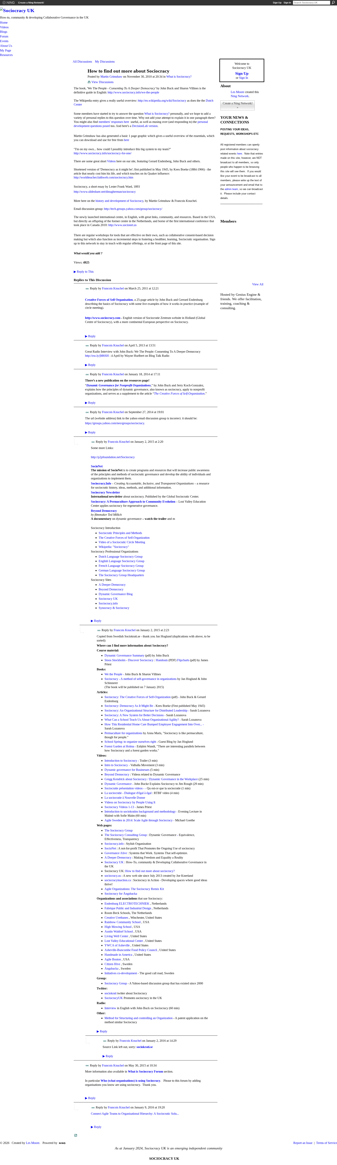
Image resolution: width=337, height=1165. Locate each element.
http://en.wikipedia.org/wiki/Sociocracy (162, 100)
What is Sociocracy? (179, 76)
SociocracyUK (114, 998)
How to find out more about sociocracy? (150, 871)
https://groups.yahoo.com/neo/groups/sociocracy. (115, 423)
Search (333, 2)
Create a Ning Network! (31, 2)
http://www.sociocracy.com (102, 317)
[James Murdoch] (255, 263)
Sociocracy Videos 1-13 (119, 807)
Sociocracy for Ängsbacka (121, 893)
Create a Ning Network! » (238, 105)
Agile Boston (113, 959)
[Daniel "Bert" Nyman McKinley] (245, 274)
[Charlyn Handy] (255, 252)
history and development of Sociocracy (119, 200)
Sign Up (277, 2)
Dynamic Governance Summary (124, 655)
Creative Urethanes (116, 917)
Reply (90, 336)
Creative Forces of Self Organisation (109, 299)
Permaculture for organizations (123, 733)
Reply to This (84, 271)
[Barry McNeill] (235, 274)
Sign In (287, 2)
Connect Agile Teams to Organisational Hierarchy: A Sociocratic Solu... (135, 1113)
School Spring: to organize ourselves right (130, 741)
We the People (113, 674)
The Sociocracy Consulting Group (126, 835)
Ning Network (240, 96)
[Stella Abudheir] (235, 252)
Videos (111, 161)
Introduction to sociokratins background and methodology (140, 811)
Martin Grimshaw (111, 76)
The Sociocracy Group (119, 830)
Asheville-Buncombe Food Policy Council (131, 950)
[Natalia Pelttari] (225, 231)
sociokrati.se (145, 1047)
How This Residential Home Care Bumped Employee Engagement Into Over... (153, 724)
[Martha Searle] (225, 274)
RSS (76, 1135)
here (126, 140)
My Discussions (105, 61)
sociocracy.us (113, 875)
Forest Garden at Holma (119, 746)
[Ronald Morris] (245, 231)
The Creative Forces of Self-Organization (179, 393)
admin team (231, 189)
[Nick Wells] (245, 263)
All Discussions (82, 61)
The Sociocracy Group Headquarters (121, 575)
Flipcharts (183, 660)
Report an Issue (302, 1143)
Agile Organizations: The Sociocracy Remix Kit (134, 889)
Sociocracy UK (108, 598)
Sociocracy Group (116, 983)
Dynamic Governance (118, 783)
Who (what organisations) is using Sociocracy (130, 1080)
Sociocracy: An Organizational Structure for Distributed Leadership (146, 710)
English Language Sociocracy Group (121, 561)
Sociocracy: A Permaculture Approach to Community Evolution (133, 501)
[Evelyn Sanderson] (255, 231)
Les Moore (237, 92)
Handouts (162, 660)
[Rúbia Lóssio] (245, 242)
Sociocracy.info (108, 603)
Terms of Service (326, 1143)
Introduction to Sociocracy (121, 760)
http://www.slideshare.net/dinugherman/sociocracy (105, 191)
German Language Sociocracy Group (122, 570)
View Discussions (102, 82)
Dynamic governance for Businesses (127, 769)
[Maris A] (245, 252)
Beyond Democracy (111, 589)
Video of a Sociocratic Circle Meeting (122, 542)
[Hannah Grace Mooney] (225, 242)
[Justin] (225, 263)
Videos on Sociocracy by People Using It (130, 802)
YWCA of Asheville (117, 945)
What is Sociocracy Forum (145, 1071)
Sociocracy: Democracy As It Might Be (129, 705)
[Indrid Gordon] (255, 242)
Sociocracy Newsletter (105, 492)
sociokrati (110, 993)
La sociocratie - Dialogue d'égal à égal (128, 793)
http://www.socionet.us (122, 225)
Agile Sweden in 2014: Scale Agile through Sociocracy (139, 820)
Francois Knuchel (113, 288)
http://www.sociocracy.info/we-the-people (133, 92)
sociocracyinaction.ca (118, 880)
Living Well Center (116, 936)
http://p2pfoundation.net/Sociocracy (113, 457)
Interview (110, 1008)
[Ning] (8, 2)
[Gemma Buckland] (235, 231)
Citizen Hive (112, 964)
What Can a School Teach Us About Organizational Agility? (142, 719)
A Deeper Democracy (112, 584)
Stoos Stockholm (115, 660)
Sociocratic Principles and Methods (120, 533)
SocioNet (97, 466)
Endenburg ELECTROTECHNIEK (127, 903)
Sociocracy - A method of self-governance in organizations (140, 679)
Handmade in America (118, 954)
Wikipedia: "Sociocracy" (114, 546)
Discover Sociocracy (140, 660)
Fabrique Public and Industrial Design (128, 908)
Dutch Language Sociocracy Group (121, 556)
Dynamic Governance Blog (116, 594)
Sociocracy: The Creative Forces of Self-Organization (138, 697)
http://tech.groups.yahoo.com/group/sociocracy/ (133, 208)
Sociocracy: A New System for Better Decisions (134, 715)
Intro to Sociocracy (116, 765)
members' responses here (114, 121)
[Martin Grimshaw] (79, 78)
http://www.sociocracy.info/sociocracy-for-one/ (102, 153)
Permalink (87, 289)
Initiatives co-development (121, 973)
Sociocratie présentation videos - (124, 788)
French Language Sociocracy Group (121, 565)
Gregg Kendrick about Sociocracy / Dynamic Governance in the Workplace (151, 779)
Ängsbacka (111, 968)
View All (257, 284)
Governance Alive (116, 853)
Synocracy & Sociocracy (114, 608)
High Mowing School (118, 926)
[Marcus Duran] (235, 263)
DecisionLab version (145, 126)
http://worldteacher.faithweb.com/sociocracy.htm (103, 177)
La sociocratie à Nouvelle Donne (125, 797)
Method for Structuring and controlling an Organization (139, 1018)
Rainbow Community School (123, 922)
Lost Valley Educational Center (124, 940)
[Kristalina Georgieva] (225, 252)
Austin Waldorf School (119, 931)
